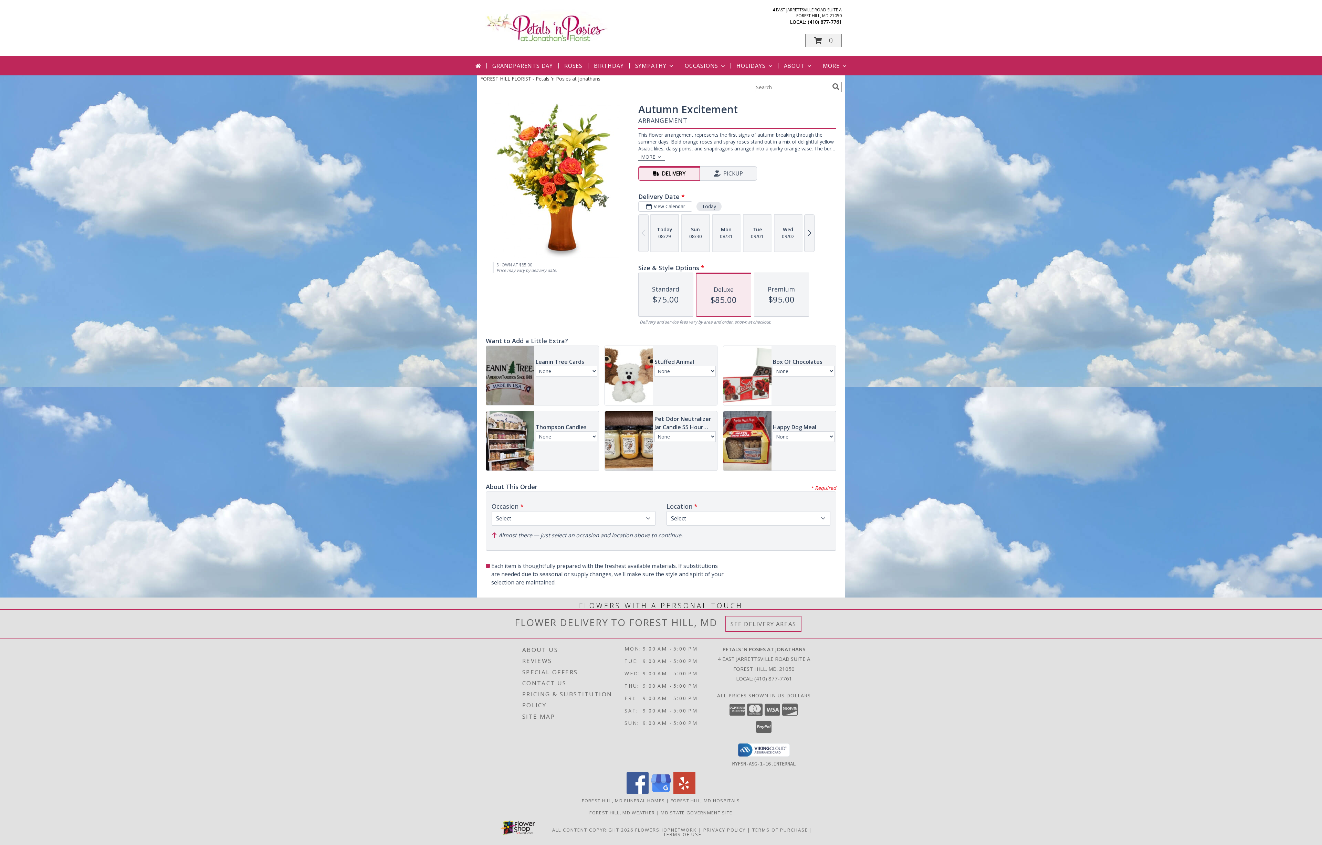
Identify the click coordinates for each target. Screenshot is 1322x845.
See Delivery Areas (763, 624)
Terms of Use (682, 834)
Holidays (750, 66)
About (794, 66)
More (831, 66)
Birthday (608, 66)
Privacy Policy (724, 830)
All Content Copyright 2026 (592, 830)
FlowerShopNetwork (666, 830)
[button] (823, 40)
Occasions (701, 66)
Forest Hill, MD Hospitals (705, 801)
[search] (835, 87)
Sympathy (651, 66)
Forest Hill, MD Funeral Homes (623, 801)
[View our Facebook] (638, 792)
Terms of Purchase (780, 830)
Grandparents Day (522, 66)
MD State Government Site (696, 813)
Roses (573, 66)
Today (709, 206)
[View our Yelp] (684, 792)
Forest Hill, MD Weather (622, 813)
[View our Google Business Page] (661, 792)
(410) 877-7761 (825, 22)
